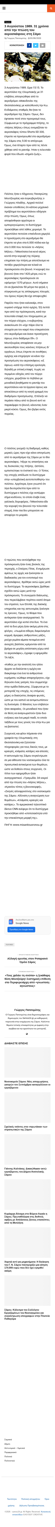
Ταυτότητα (12, 1499)
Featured (9, 944)
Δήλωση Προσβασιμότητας (31, 1505)
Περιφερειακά (10, 1452)
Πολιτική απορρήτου (30, 1499)
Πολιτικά (8, 1456)
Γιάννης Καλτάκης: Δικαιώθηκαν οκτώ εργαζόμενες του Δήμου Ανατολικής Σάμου (25, 1171)
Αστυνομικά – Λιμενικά (14, 1448)
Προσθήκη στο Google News (21, 929)
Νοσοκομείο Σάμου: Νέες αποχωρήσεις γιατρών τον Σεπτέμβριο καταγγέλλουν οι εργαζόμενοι (27, 1084)
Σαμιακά (8, 22)
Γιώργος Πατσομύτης (17, 38)
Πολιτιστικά (9, 1461)
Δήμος (7, 1444)
